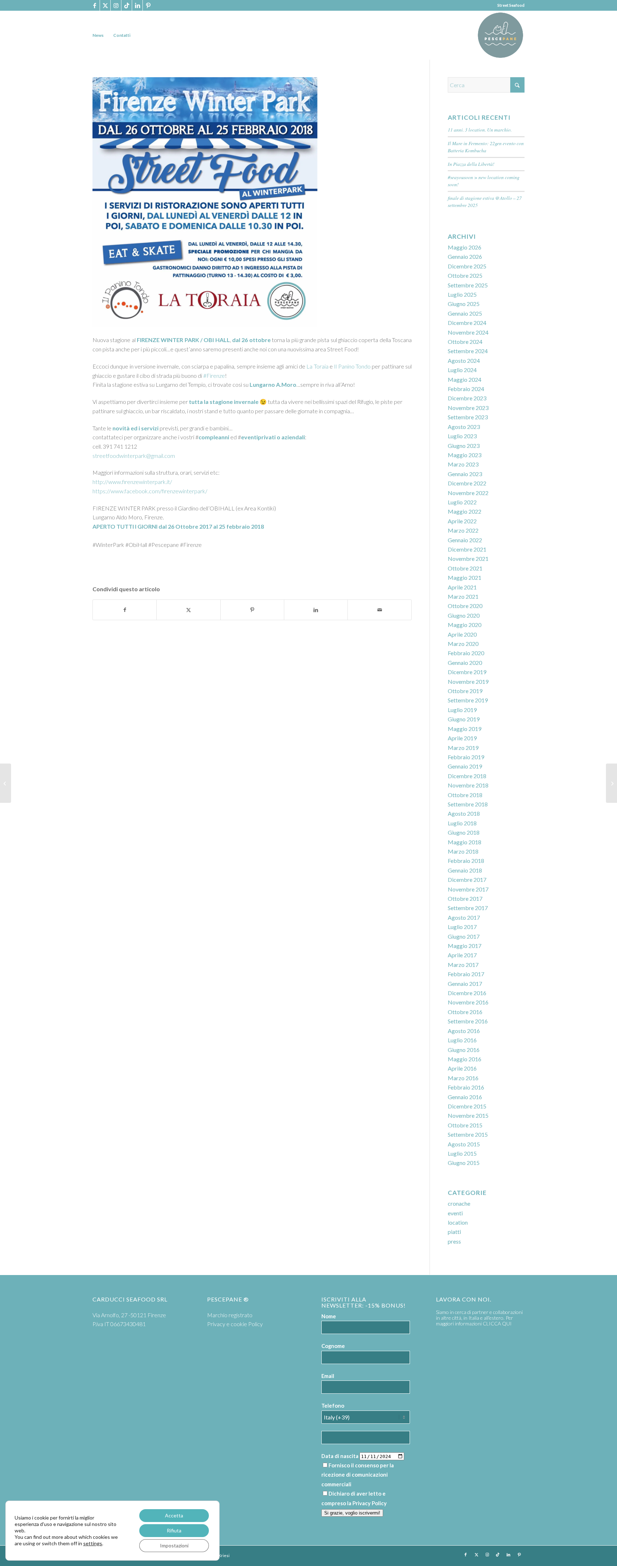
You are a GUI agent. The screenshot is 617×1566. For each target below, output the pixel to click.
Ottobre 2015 (465, 1125)
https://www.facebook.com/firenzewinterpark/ (149, 491)
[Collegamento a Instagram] (116, 5)
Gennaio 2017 (465, 983)
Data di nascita (339, 1456)
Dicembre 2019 (467, 671)
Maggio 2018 (464, 842)
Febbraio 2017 (466, 973)
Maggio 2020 (464, 624)
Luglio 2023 (462, 436)
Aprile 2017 (462, 955)
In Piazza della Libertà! (471, 163)
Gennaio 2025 (465, 313)
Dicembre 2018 (467, 775)
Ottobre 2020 (465, 605)
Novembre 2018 (468, 785)
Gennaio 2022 (465, 540)
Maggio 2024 (464, 379)
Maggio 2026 (464, 247)
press (454, 1241)
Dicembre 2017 (467, 879)
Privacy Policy (369, 1503)
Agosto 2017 (464, 917)
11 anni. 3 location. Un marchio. (480, 129)
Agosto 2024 (464, 360)
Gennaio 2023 (465, 473)
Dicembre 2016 (467, 992)
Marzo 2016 (463, 1078)
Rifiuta (174, 1530)
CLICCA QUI (497, 1323)
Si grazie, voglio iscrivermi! (352, 1513)
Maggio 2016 (464, 1059)
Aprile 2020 (462, 634)
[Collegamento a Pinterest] (148, 5)
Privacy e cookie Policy (235, 1323)
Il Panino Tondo (352, 366)
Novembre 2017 (468, 889)
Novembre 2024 (468, 332)
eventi (455, 1213)
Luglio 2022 (462, 502)
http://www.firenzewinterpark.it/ (132, 481)
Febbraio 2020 (466, 652)
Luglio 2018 (462, 823)
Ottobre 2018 (465, 794)
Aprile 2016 (462, 1068)
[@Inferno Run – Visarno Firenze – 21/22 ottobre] (5, 783)
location (458, 1222)
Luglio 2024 (462, 369)
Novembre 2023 (468, 407)
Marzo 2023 (463, 464)
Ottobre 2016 (465, 1011)
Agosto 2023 (464, 426)
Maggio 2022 (464, 511)
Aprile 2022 (462, 521)
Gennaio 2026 (465, 256)
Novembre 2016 (468, 1002)
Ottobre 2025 (465, 275)
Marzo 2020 (463, 643)
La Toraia (317, 366)
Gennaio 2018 (465, 870)
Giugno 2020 (464, 615)
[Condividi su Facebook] (124, 610)
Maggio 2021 (464, 577)
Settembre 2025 (468, 285)
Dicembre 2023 (467, 398)
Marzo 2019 (463, 747)
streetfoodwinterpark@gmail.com (133, 455)
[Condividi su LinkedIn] (315, 610)
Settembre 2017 (468, 907)
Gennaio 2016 (465, 1096)
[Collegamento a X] (105, 5)
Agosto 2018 (464, 813)
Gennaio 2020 (465, 662)
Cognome (333, 1346)
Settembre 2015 (468, 1134)
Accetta (174, 1515)
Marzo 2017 (463, 964)
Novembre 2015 (468, 1115)
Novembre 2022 (468, 492)
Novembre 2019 (468, 681)
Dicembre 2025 (467, 266)
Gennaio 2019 (465, 766)
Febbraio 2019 (466, 757)
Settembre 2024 (468, 350)
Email (327, 1376)
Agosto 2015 (464, 1144)
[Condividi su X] (188, 610)
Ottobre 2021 (465, 568)
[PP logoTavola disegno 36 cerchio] (500, 35)
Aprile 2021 (462, 587)
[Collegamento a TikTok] (126, 5)
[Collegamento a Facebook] (94, 5)
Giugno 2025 (464, 303)
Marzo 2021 (463, 596)
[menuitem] (98, 35)
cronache (459, 1203)
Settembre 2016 (468, 1021)
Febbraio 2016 (466, 1087)
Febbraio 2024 (466, 388)
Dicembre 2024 (467, 322)
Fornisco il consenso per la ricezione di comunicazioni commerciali (357, 1474)
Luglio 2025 (462, 294)
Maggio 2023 (464, 454)
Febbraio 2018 (466, 860)
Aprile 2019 (462, 738)
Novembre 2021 (468, 558)
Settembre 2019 (468, 700)
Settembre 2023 (468, 417)
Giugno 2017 (464, 936)
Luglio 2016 (462, 1040)
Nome (328, 1316)
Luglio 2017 (462, 926)
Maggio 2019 (464, 728)
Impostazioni (174, 1545)
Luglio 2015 (462, 1153)
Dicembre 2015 (467, 1106)
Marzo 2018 (463, 851)
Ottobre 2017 (465, 898)
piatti (454, 1231)
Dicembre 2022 (467, 483)
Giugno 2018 (464, 832)
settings (92, 1543)
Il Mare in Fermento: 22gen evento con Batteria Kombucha (486, 147)
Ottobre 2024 (465, 341)
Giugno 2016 (464, 1049)
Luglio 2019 (462, 709)
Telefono (332, 1405)
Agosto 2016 (464, 1030)
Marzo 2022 (463, 530)
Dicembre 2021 (467, 549)
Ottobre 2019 (465, 690)
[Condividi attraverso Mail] (379, 610)
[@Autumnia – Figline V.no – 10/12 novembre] (611, 783)
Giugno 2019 (464, 719)
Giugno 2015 (464, 1162)
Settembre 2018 (468, 804)
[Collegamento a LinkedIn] (137, 5)
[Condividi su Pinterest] (252, 610)
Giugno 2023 (464, 445)
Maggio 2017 (464, 945)
